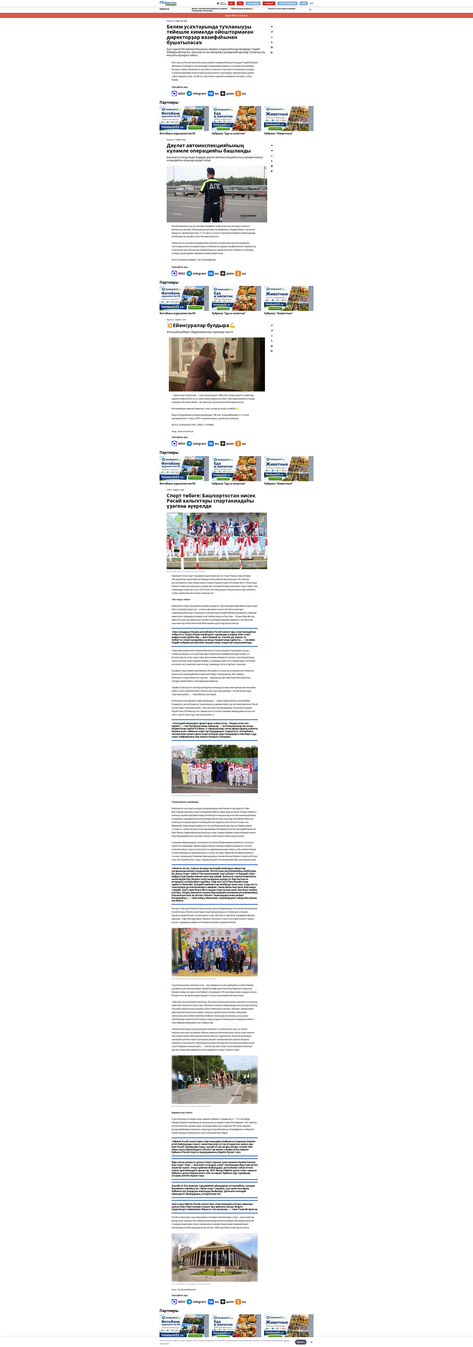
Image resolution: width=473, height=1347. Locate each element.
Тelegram (269, 3)
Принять (301, 1342)
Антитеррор (253, 3)
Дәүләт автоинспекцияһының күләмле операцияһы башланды (209, 10)
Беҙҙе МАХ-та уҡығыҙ (236, 15)
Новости (164, 9)
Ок (240, 3)
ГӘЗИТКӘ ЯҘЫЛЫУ (287, 3)
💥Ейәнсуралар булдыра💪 (242, 9)
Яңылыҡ (170, 140)
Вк (231, 3)
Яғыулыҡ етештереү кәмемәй (281, 9)
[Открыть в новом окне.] (178, 93)
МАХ (304, 3)
